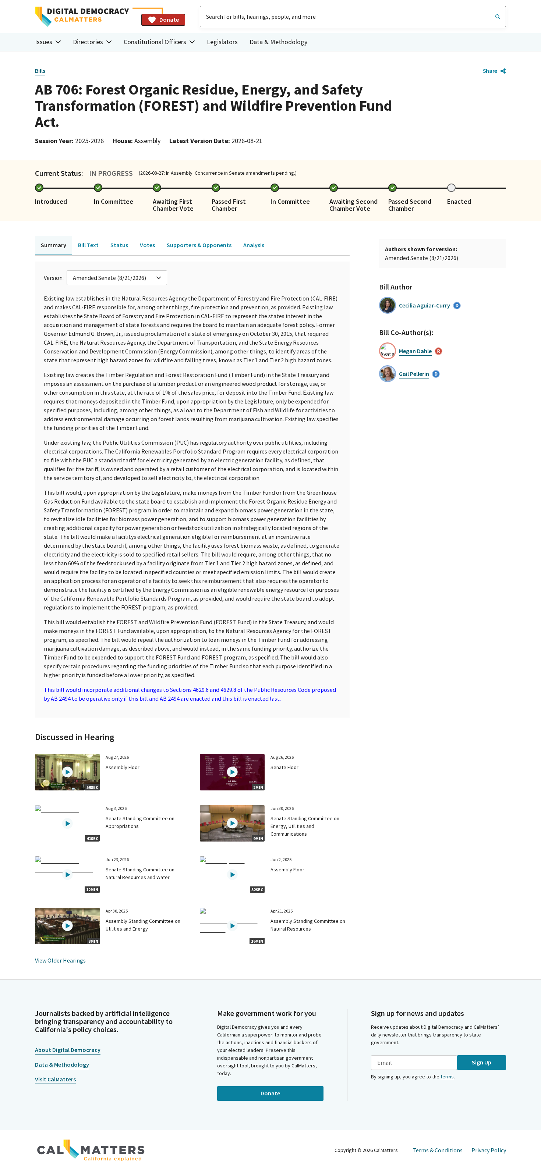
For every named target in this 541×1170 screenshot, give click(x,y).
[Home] (85, 17)
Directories (88, 42)
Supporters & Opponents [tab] (199, 245)
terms (447, 1076)
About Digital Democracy (67, 1049)
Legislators (222, 42)
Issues (43, 42)
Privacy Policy (488, 1150)
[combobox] (353, 16)
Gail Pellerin (414, 373)
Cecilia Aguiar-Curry (424, 305)
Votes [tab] (147, 245)
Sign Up (481, 1062)
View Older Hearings (60, 960)
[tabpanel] (192, 490)
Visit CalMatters (55, 1079)
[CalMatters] (91, 1150)
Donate (169, 19)
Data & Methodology (278, 42)
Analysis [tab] (253, 245)
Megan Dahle (415, 351)
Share (490, 70)
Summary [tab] (53, 245)
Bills (40, 70)
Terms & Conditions (438, 1150)
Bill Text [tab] (88, 245)
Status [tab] (119, 245)
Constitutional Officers (155, 42)
